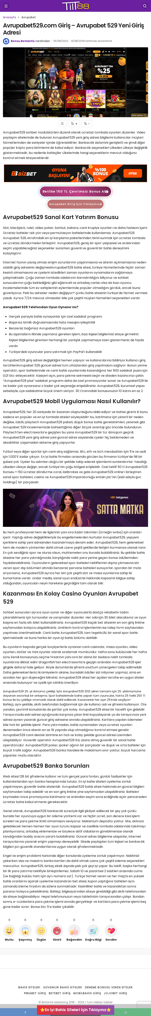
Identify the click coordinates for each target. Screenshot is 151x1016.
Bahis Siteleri (29, 987)
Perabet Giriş (35, 993)
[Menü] (6, 6)
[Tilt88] (75, 6)
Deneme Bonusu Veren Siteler (109, 987)
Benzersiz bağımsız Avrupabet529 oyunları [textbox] (42, 328)
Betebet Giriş (60, 993)
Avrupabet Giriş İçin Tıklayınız (74, 204)
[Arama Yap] (145, 6)
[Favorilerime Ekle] (63, 123)
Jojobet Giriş (115, 993)
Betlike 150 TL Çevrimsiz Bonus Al (74, 191)
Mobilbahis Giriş (87, 993)
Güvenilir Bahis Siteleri (62, 987)
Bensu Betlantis (23, 41)
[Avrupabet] (75, 173)
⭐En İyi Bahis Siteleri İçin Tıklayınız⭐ (75, 1009)
